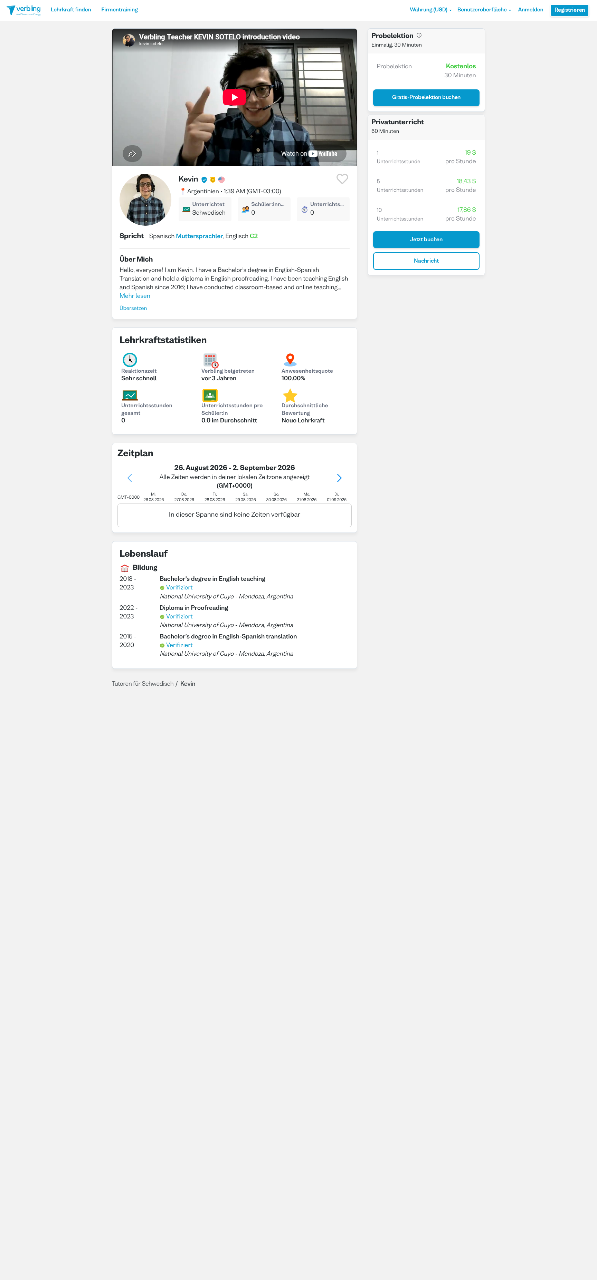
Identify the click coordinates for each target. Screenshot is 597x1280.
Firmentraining (119, 10)
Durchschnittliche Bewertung (305, 410)
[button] (431, 10)
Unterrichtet (208, 205)
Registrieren (570, 10)
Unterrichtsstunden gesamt (146, 410)
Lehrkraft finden (71, 10)
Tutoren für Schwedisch (142, 684)
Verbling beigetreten (228, 371)
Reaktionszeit (139, 371)
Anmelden (530, 10)
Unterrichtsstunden (328, 205)
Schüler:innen (268, 205)
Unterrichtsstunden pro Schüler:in (232, 410)
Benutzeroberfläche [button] (482, 10)
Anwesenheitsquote (307, 371)
